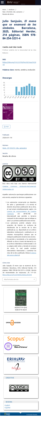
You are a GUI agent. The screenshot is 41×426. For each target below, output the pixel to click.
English (7, 405)
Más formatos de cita (11, 279)
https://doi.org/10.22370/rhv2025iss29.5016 (17, 275)
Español (7, 408)
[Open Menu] (2, 2)
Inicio (4, 9)
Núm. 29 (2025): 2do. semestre (12, 12)
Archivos (11, 9)
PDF (7, 126)
